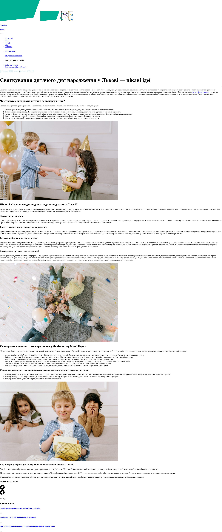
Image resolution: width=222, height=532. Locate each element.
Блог (6, 45)
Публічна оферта (11, 65)
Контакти (8, 47)
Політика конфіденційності (15, 67)
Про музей (9, 38)
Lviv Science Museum (201, 92)
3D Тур (7, 43)
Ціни (7, 40)
